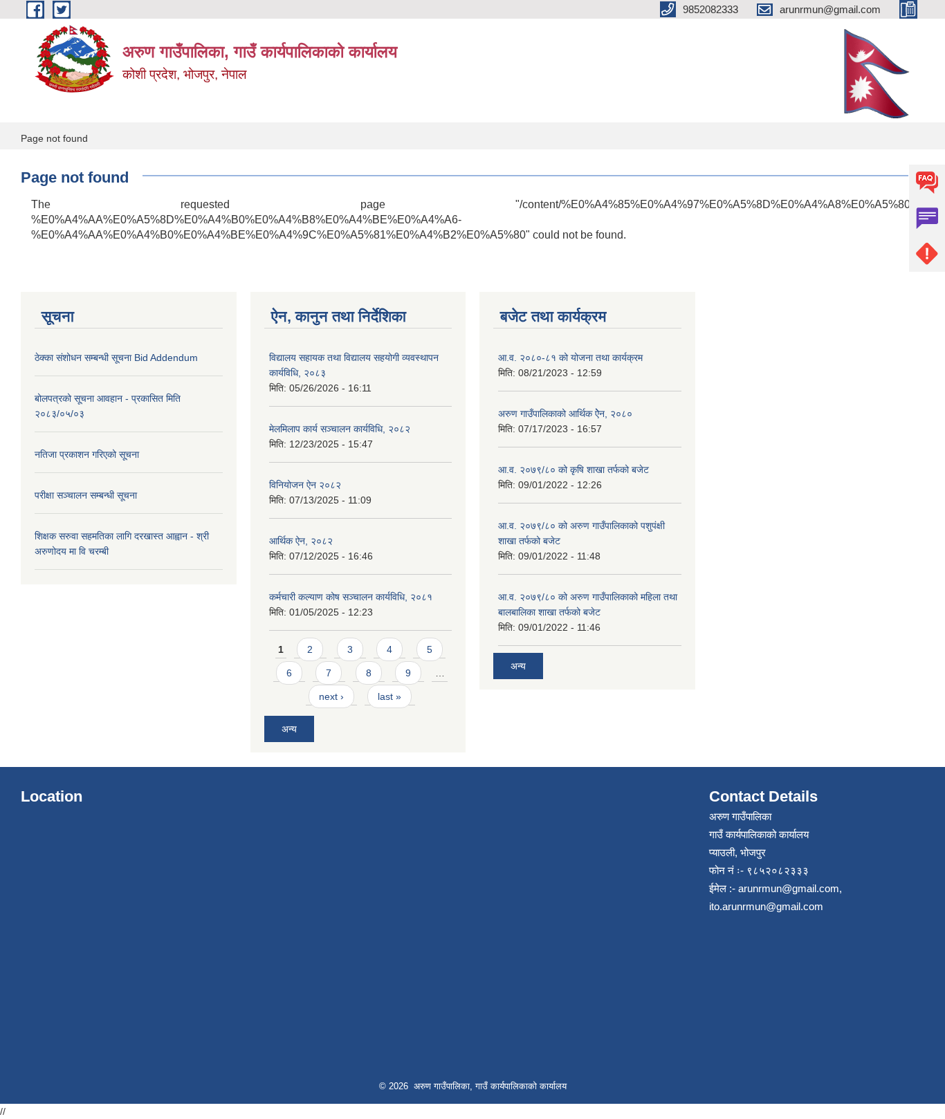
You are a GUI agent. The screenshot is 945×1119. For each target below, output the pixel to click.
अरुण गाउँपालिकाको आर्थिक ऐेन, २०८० (565, 413)
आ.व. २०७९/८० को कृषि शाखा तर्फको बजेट (573, 469)
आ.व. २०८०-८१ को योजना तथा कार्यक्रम (570, 357)
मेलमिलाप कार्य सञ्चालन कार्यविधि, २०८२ (339, 428)
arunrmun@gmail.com (788, 888)
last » (389, 696)
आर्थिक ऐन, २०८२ (301, 540)
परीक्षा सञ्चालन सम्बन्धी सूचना (86, 495)
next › (331, 696)
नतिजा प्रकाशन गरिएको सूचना (87, 454)
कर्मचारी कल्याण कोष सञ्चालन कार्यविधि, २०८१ (350, 596)
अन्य (289, 728)
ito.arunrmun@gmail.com (766, 906)
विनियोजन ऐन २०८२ (305, 484)
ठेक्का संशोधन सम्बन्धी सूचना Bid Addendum (116, 357)
